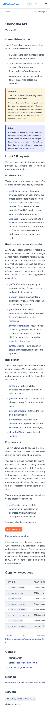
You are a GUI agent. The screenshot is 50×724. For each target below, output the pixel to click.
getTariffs (14, 284)
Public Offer (29, 148)
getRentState (15, 419)
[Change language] (37, 4)
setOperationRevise (19, 325)
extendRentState (17, 411)
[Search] (29, 4)
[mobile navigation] (46, 4)
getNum (13, 297)
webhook (14, 219)
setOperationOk (17, 346)
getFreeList (15, 505)
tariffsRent (14, 386)
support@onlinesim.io (26, 662)
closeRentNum (16, 432)
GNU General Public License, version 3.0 (25, 682)
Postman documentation (17, 536)
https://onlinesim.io (23, 667)
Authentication (15, 112)
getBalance (15, 191)
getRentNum (15, 398)
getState (13, 309)
